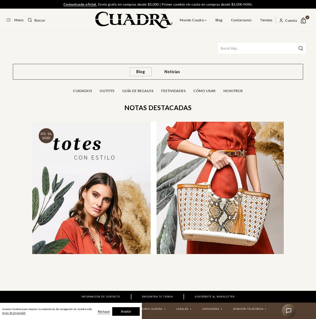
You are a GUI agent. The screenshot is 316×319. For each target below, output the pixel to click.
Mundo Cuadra (192, 20)
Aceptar (126, 311)
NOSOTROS (233, 91)
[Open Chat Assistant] (289, 311)
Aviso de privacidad (14, 312)
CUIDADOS (82, 91)
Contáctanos (241, 20)
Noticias (172, 71)
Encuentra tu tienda (157, 296)
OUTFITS (107, 91)
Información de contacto (100, 296)
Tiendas (266, 20)
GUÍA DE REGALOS (138, 91)
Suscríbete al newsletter (215, 296)
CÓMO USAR (204, 91)
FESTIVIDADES (173, 91)
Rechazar (104, 311)
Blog (218, 20)
